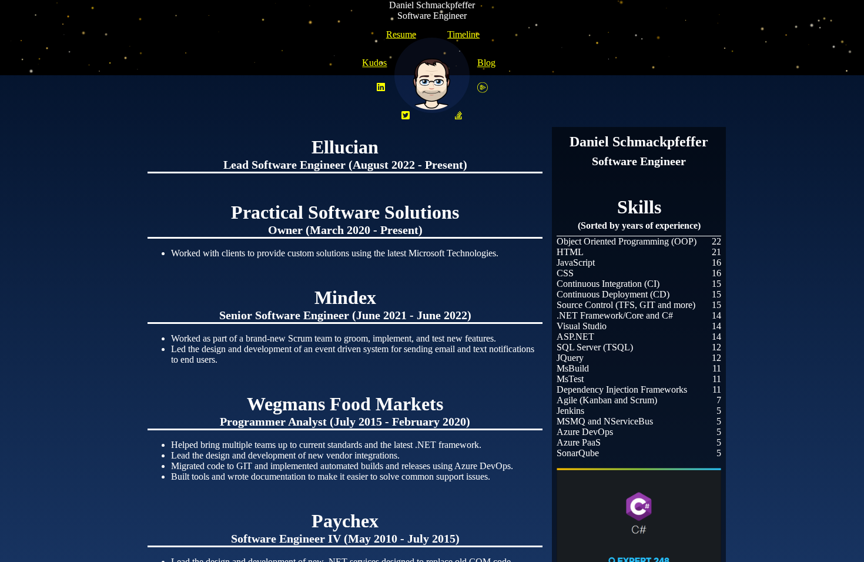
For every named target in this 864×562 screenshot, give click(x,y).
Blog (486, 63)
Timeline (463, 34)
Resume (401, 34)
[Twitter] (405, 116)
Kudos (374, 63)
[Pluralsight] (482, 87)
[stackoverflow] (458, 116)
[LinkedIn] (381, 87)
